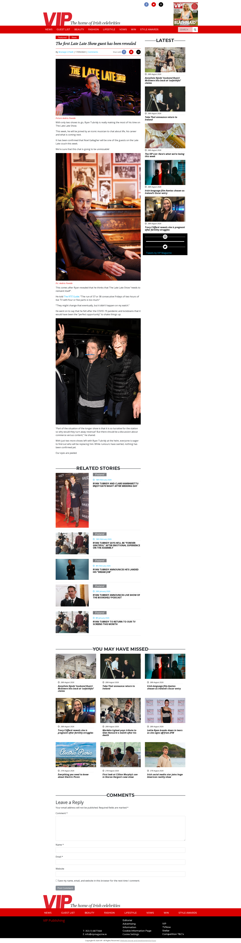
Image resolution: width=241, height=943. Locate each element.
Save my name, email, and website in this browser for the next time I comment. (99, 880)
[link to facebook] (146, 4)
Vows (123, 29)
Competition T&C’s (173, 934)
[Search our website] (195, 29)
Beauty (79, 29)
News (48, 29)
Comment (62, 813)
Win (133, 29)
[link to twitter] (153, 4)
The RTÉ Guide (71, 296)
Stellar (165, 930)
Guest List (63, 29)
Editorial (127, 920)
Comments (93, 52)
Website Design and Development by (138, 940)
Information (129, 927)
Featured (99, 474)
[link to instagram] (161, 4)
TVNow (166, 927)
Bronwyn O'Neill (66, 52)
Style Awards (149, 29)
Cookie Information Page (137, 930)
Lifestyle (109, 29)
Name (60, 844)
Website (60, 868)
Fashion (93, 29)
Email (59, 856)
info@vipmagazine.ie (96, 934)
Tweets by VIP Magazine (159, 252)
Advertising (129, 924)
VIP (164, 923)
